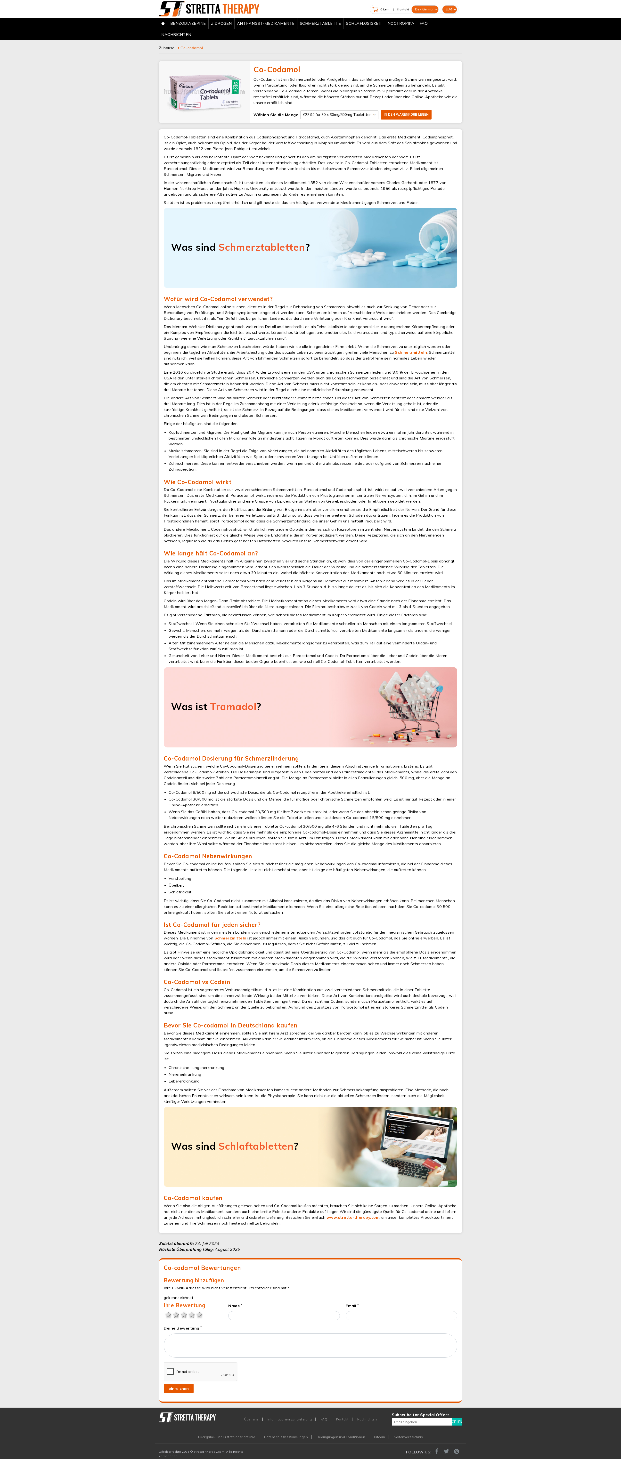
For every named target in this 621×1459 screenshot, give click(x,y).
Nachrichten (176, 34)
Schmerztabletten (262, 247)
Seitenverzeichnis (408, 1437)
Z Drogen (221, 23)
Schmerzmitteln (411, 352)
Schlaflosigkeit (364, 23)
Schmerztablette (320, 23)
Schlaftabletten (256, 1146)
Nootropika (401, 23)
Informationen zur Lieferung (290, 1419)
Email (352, 1305)
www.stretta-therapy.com (353, 1217)
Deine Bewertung (183, 1328)
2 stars (175, 1314)
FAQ (424, 23)
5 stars (199, 1314)
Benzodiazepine (188, 23)
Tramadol (233, 706)
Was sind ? (240, 247)
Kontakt (403, 9)
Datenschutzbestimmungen (286, 1437)
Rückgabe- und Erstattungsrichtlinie (226, 1437)
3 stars (183, 1314)
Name (235, 1305)
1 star (168, 1314)
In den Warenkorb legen (406, 114)
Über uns (251, 1419)
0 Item (384, 9)
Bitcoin (379, 1437)
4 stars (191, 1314)
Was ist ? (216, 706)
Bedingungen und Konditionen (341, 1437)
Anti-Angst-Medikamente (266, 23)
